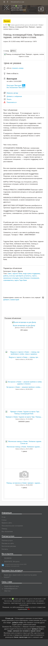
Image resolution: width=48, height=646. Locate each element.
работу (5, 275)
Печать (9, 99)
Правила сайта (7, 523)
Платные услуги (7, 540)
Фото (14, 51)
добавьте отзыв (17, 622)
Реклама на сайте (8, 543)
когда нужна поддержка (31, 273)
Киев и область (12, 73)
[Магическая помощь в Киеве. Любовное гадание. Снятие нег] (24, 442)
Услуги (41, 25)
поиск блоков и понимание (29, 278)
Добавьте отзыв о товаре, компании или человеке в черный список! (25, 630)
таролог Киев (17, 273)
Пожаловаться (12, 102)
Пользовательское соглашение (12, 526)
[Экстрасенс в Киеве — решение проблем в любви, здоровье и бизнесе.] (24, 383)
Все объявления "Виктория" (16, 87)
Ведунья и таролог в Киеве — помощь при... (24, 357)
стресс (34, 275)
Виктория (12, 78)
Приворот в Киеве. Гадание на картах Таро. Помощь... (24, 417)
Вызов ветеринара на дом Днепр (24, 325)
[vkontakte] (4, 1)
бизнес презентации (20, 637)
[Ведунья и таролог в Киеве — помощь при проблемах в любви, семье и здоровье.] (24, 353)
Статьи (4, 520)
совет (9, 273)
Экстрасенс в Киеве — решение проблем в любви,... (24, 387)
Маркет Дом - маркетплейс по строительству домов (20, 575)
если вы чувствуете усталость (20, 275)
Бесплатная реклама (9, 546)
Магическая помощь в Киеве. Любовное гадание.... (24, 447)
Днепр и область (20, 327)
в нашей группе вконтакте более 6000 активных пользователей (15, 565)
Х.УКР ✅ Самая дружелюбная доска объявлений (18, 8)
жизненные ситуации (11, 278)
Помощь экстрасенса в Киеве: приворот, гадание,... (24, 483)
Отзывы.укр (9, 618)
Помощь (4, 528)
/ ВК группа (16, 561)
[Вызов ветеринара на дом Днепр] (24, 322)
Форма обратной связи (11, 586)
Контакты (5, 549)
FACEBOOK (7, 558)
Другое (5, 27)
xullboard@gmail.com (11, 588)
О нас (4, 517)
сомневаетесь (8, 280)
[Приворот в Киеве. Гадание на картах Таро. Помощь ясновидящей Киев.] (24, 412)
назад (7, 51)
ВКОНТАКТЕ (8, 561)
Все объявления (7, 531)
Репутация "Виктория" (14, 85)
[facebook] (8, 1)
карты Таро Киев (21, 280)
